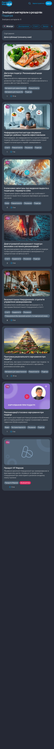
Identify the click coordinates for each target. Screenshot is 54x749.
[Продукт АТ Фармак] (27, 464)
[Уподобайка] (5, 487)
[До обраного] (48, 96)
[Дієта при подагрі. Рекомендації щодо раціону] (27, 71)
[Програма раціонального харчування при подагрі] (27, 353)
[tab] (24, 26)
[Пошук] (30, 3)
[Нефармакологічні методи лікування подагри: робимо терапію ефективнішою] (27, 128)
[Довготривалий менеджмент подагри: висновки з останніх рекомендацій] (27, 240)
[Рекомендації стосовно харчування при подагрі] (27, 408)
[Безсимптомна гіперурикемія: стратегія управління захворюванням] (27, 296)
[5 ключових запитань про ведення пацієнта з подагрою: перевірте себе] (27, 184)
